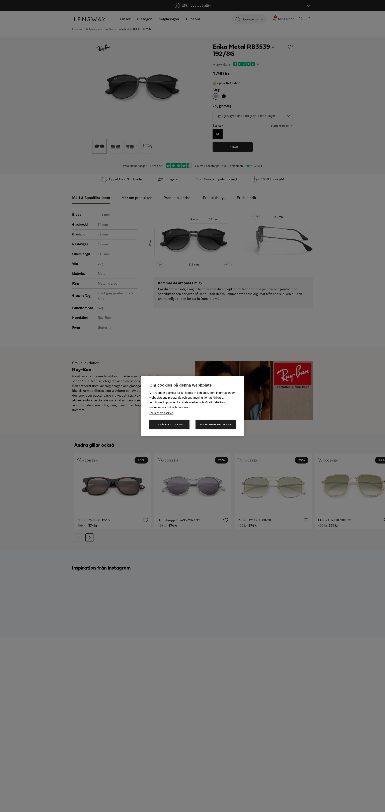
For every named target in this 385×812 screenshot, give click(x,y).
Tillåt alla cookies (169, 424)
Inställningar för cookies (215, 424)
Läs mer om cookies (161, 412)
